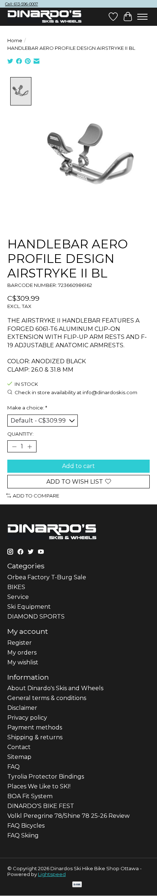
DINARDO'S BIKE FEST (40, 806)
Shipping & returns (34, 737)
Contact (19, 747)
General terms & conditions (46, 698)
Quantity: (20, 434)
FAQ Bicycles (26, 825)
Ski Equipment (29, 606)
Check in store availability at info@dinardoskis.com (76, 392)
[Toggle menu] (142, 16)
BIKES (16, 587)
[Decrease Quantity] (14, 446)
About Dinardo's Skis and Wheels (55, 688)
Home (14, 40)
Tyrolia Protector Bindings (45, 776)
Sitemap (19, 756)
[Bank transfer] (77, 884)
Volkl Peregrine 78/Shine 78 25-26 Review (68, 815)
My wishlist (22, 662)
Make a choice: (27, 408)
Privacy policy (27, 717)
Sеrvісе (18, 596)
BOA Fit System (30, 796)
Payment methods (34, 727)
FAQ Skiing (23, 835)
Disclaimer (22, 707)
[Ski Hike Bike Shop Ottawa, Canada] (44, 17)
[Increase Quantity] (29, 446)
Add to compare (36, 496)
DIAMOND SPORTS (36, 616)
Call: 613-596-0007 (21, 4)
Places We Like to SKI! (38, 786)
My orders (22, 652)
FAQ (13, 766)
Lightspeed (52, 874)
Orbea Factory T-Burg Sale (46, 577)
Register (19, 642)
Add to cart (78, 466)
